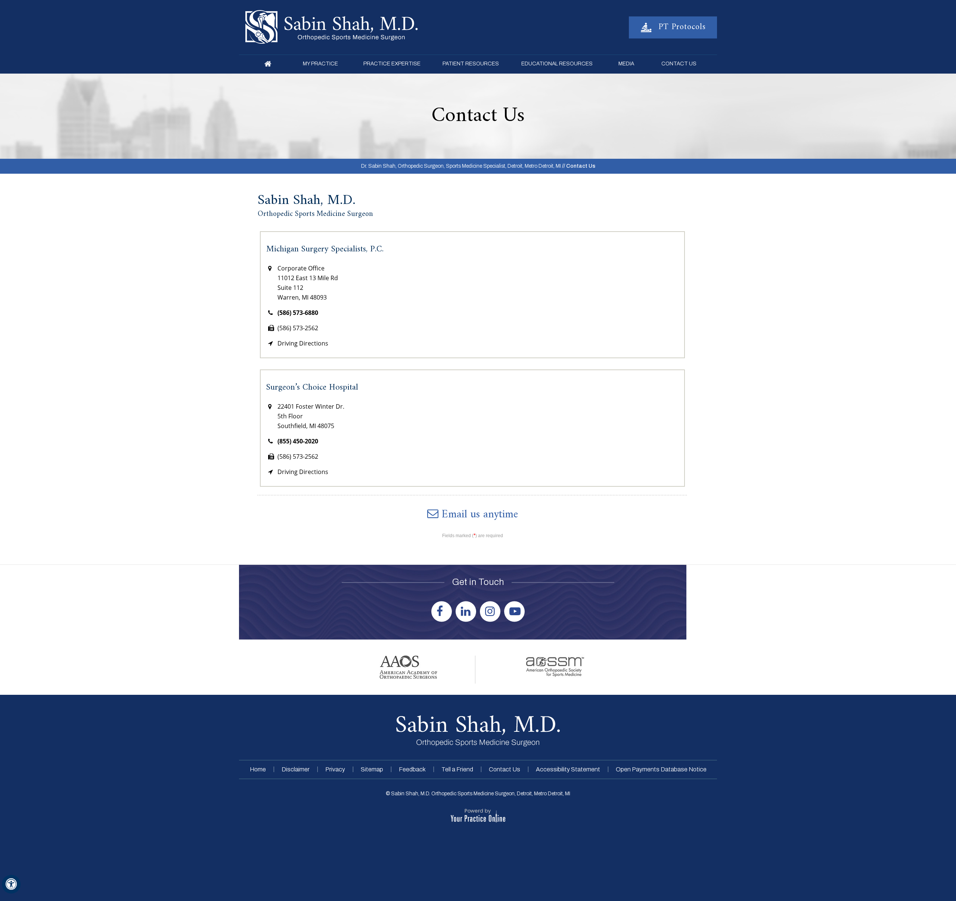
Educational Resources (557, 63)
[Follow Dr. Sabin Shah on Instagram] (491, 610)
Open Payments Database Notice (661, 769)
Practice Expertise (391, 63)
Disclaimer (296, 769)
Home (268, 64)
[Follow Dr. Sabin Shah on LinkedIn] (466, 610)
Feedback (412, 769)
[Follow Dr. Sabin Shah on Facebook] (442, 610)
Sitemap (372, 769)
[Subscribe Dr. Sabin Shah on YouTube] (515, 610)
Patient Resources (471, 63)
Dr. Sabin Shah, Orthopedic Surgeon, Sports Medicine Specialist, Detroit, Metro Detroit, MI (461, 166)
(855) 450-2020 (297, 441)
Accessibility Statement (568, 769)
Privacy (335, 769)
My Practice (320, 63)
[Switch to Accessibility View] (11, 884)
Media (626, 63)
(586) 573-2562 (297, 328)
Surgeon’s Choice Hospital (312, 387)
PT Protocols (681, 27)
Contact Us (678, 63)
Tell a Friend (457, 769)
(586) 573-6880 (297, 313)
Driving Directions (302, 343)
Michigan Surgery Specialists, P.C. (325, 249)
